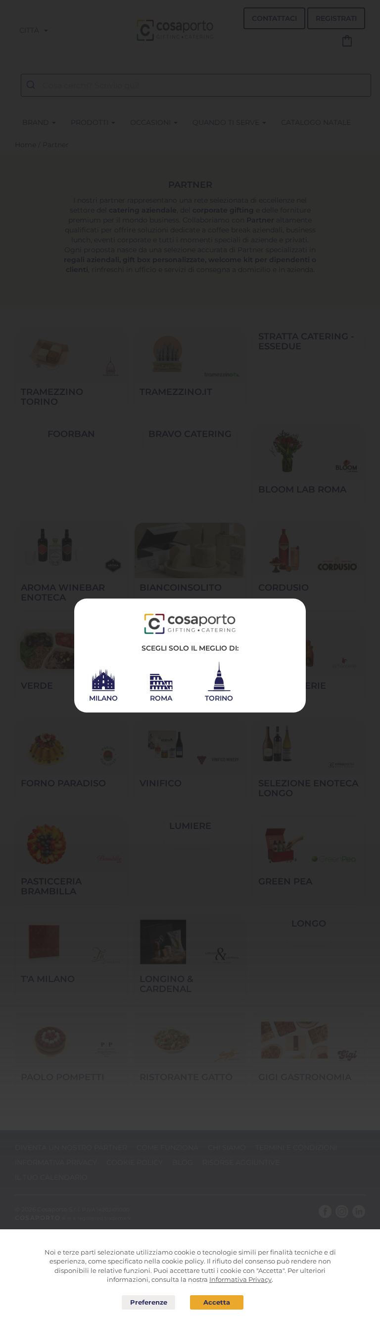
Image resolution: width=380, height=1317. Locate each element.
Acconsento (216, 1302)
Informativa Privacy (240, 1279)
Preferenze (148, 1302)
